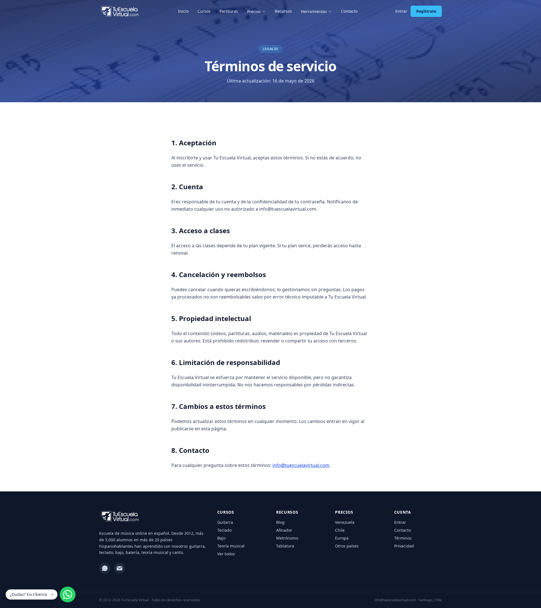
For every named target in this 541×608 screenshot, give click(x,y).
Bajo (221, 538)
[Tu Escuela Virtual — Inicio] (120, 11)
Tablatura (285, 546)
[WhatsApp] (104, 568)
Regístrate (426, 11)
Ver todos (226, 553)
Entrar (401, 11)
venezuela (344, 522)
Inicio (183, 11)
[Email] (119, 568)
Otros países (347, 546)
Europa (342, 538)
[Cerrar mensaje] (52, 594)
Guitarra (225, 522)
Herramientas (314, 11)
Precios (254, 11)
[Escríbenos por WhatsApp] (68, 594)
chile (340, 530)
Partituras (228, 11)
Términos (403, 538)
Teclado (224, 530)
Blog (280, 522)
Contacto (349, 11)
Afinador (284, 530)
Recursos (283, 11)
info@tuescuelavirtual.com (300, 465)
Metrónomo (287, 538)
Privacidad (404, 546)
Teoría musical (231, 546)
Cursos (204, 11)
